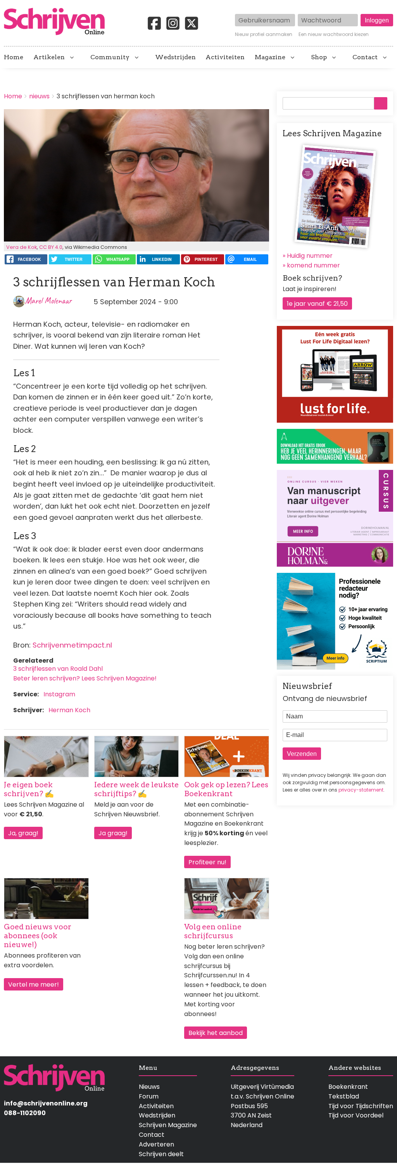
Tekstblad (343, 1096)
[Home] (57, 22)
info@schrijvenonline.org (46, 1103)
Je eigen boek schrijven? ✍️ (29, 789)
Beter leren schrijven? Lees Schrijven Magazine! (85, 678)
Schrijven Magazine (168, 1125)
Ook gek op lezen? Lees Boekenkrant (226, 789)
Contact (365, 57)
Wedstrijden (175, 57)
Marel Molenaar (48, 300)
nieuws (39, 96)
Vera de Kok (21, 247)
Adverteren (156, 1144)
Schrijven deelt (161, 1154)
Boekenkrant (348, 1086)
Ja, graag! (23, 833)
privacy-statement (360, 790)
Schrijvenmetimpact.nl (72, 645)
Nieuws (149, 1086)
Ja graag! (113, 833)
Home (13, 57)
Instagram (59, 694)
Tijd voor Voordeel (355, 1115)
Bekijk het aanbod (215, 1032)
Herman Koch (69, 710)
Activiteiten (225, 57)
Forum (149, 1096)
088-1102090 (25, 1113)
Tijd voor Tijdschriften (360, 1106)
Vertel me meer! (33, 984)
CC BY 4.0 (50, 247)
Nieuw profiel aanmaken (263, 34)
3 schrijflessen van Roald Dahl (58, 668)
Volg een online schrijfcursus (213, 931)
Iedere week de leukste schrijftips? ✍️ (136, 789)
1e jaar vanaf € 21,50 (317, 303)
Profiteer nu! (207, 862)
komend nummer (313, 265)
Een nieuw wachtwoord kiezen (334, 34)
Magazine (270, 57)
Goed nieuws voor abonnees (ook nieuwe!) (37, 935)
